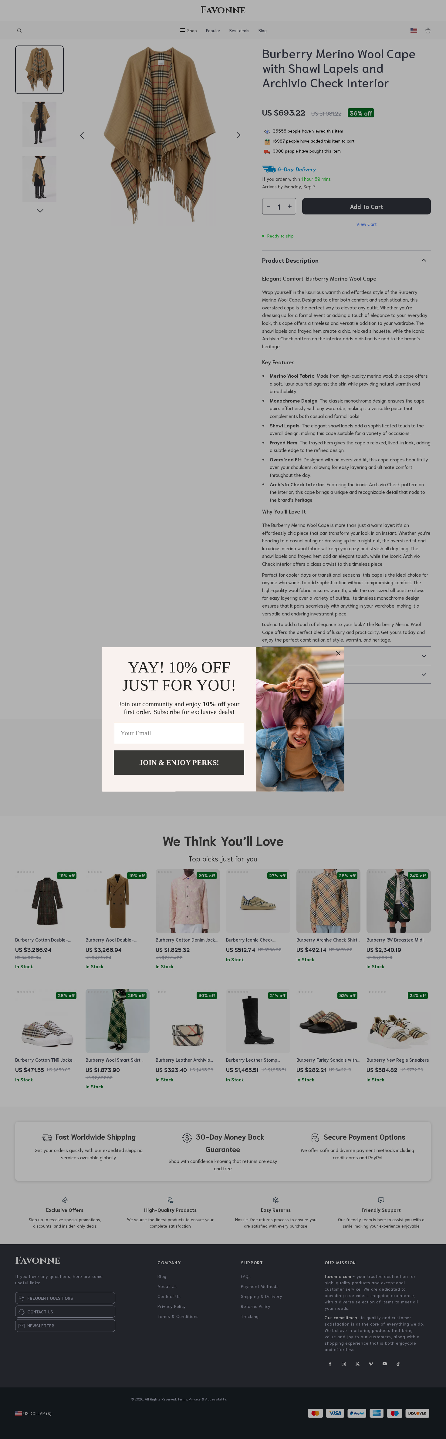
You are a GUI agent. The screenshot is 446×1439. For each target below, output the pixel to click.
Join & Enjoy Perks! (179, 763)
